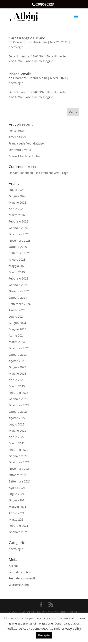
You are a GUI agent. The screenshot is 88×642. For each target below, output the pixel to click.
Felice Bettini (17, 131)
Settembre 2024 (19, 304)
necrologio (16, 47)
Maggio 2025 (17, 266)
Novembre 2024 (19, 291)
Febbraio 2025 (18, 278)
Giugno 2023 (17, 367)
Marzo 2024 (17, 342)
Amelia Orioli (18, 137)
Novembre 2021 (19, 469)
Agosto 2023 (17, 361)
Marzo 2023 (17, 386)
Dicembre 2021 (19, 462)
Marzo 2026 (17, 215)
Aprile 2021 (16, 513)
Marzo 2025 (17, 272)
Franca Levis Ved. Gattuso (26, 143)
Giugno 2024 (17, 323)
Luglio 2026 (16, 190)
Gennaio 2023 (18, 399)
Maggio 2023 (17, 373)
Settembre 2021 (19, 481)
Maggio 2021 (17, 507)
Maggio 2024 (17, 329)
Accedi (13, 566)
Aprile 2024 (16, 335)
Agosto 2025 (17, 259)
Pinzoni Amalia (20, 74)
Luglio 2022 (16, 424)
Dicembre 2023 (19, 348)
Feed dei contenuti (21, 572)
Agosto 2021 (17, 488)
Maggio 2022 (17, 430)
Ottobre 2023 (18, 355)
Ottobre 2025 (18, 247)
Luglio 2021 (16, 494)
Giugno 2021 (17, 500)
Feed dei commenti (22, 578)
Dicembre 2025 (19, 234)
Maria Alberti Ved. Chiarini (27, 156)
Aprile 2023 (16, 380)
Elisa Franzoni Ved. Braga (51, 173)
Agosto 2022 (17, 418)
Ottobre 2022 (18, 412)
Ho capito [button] (44, 635)
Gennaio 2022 (18, 456)
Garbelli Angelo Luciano (27, 38)
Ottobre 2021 (18, 475)
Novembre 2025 (19, 240)
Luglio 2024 (16, 316)
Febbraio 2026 (18, 221)
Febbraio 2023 (18, 393)
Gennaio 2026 (18, 228)
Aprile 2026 (16, 209)
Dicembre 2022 (19, 405)
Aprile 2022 (16, 437)
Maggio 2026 (17, 202)
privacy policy (71, 628)
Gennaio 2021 (18, 532)
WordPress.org (19, 585)
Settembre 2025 (19, 253)
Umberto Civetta (20, 150)
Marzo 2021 (17, 519)
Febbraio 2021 (18, 526)
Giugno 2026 (17, 196)
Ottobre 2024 (18, 297)
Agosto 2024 (17, 310)
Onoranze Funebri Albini (30, 42)
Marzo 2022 (17, 443)
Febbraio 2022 (18, 450)
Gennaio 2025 (18, 285)
